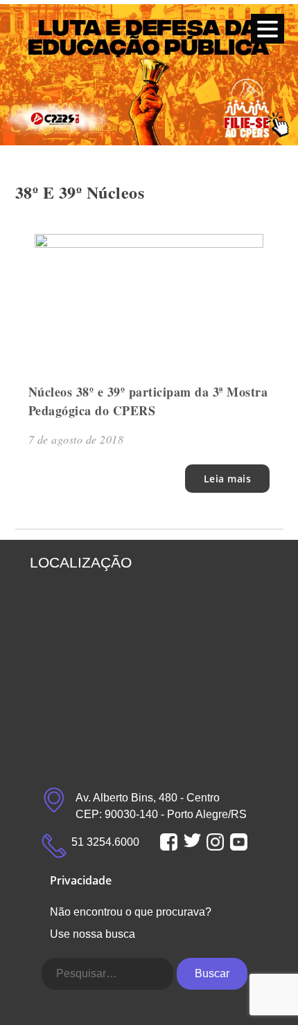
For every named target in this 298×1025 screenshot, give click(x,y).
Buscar (212, 973)
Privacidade (81, 880)
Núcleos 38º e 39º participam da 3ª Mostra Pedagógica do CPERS (148, 401)
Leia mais (228, 478)
